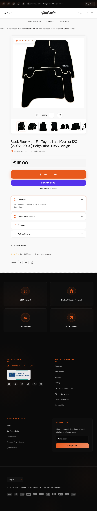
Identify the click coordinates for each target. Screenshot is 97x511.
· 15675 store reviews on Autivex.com (35, 254)
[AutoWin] (48, 13)
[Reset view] (59, 115)
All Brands (50, 22)
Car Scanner (11, 437)
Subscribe (72, 446)
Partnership (59, 371)
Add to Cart (50, 174)
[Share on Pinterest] (32, 262)
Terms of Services (62, 399)
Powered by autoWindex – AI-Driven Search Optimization (41, 487)
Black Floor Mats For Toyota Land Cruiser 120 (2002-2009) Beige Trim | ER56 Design (41, 29)
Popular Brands (34, 22)
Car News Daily (13, 431)
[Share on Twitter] (26, 262)
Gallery (57, 383)
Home (2, 29)
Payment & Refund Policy (64, 388)
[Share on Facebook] (20, 262)
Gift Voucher (12, 448)
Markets (58, 377)
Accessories (64, 22)
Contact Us (59, 405)
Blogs (9, 425)
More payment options (48, 188)
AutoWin (16, 487)
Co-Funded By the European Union (21, 366)
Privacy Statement (62, 394)
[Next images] (83, 126)
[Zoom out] (37, 115)
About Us (58, 366)
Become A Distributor (15, 442)
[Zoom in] (51, 115)
